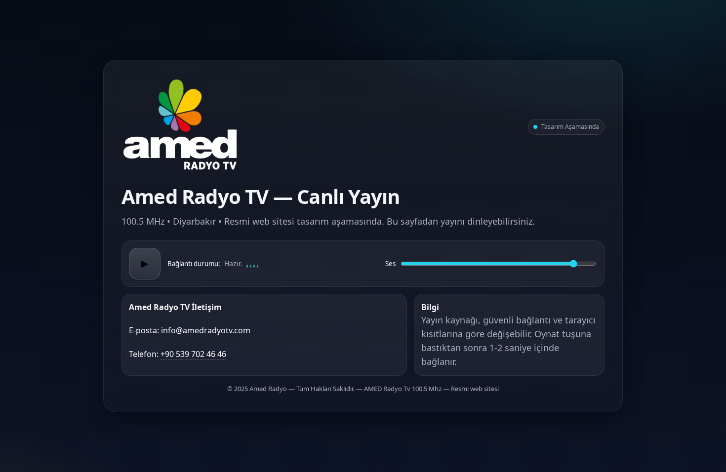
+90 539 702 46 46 (193, 354)
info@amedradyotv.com (205, 330)
